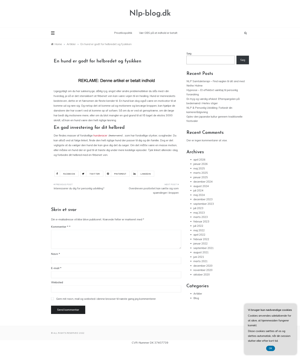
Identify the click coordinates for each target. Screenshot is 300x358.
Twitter (94, 174)
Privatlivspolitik (123, 32)
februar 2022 (201, 239)
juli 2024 (198, 190)
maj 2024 (199, 195)
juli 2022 (198, 225)
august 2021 (201, 252)
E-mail (56, 268)
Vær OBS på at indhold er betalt (158, 32)
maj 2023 (199, 212)
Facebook (69, 174)
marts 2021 (200, 261)
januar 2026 (200, 164)
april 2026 (199, 159)
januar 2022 (200, 243)
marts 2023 (200, 217)
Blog (196, 298)
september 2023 (203, 203)
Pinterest (120, 174)
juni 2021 (198, 256)
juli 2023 (198, 208)
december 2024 (202, 181)
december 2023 (202, 199)
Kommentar (59, 226)
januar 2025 (200, 177)
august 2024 (201, 186)
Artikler (197, 293)
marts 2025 (200, 172)
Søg (188, 53)
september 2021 (203, 248)
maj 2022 (199, 230)
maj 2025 (199, 168)
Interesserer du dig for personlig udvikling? (79, 188)
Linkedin (146, 174)
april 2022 (199, 234)
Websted (57, 282)
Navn (55, 254)
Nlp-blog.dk (150, 14)
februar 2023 (201, 221)
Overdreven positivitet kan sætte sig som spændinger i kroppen (154, 191)
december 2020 (202, 265)
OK (270, 348)
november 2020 (202, 270)
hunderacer (100, 135)
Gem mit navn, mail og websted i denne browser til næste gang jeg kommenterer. (106, 298)
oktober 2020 (201, 274)
